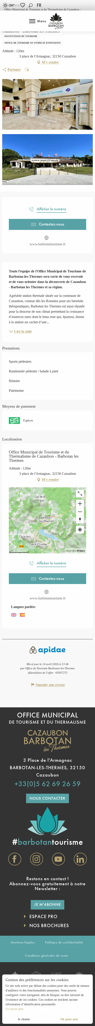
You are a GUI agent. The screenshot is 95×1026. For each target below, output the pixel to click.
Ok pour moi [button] (69, 1019)
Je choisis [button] (23, 1019)
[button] (30, 5)
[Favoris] (23, 5)
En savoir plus (14, 1009)
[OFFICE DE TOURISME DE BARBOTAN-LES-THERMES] (56, 21)
